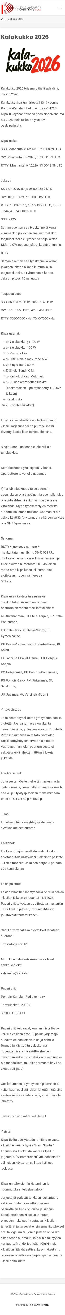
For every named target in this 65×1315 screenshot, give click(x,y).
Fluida (31, 1305)
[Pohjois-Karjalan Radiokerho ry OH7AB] (21, 7)
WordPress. (43, 1305)
